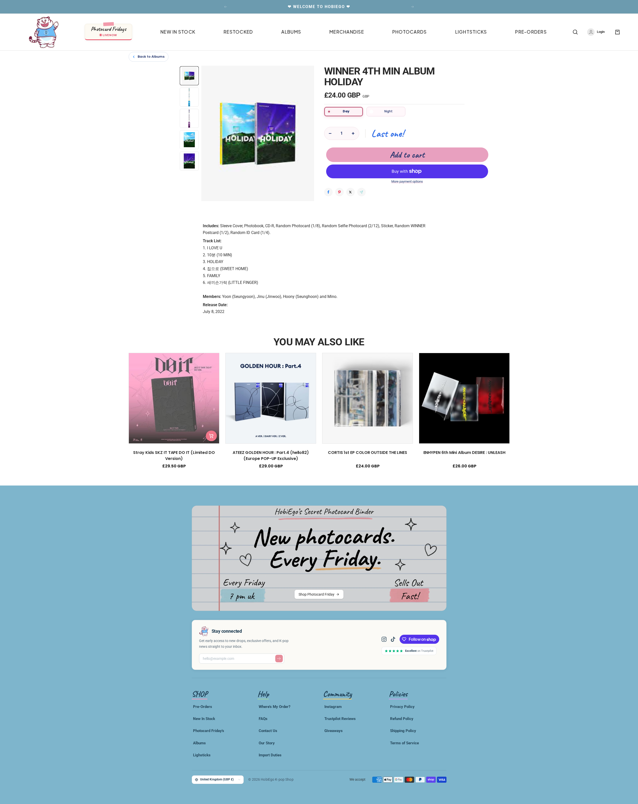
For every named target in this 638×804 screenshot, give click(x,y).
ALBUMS (291, 32)
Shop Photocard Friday (316, 594)
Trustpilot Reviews (340, 718)
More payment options (407, 181)
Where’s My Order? (274, 706)
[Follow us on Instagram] (386, 639)
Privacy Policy (402, 706)
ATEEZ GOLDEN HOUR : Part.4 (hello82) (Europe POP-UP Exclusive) (270, 455)
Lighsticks (202, 755)
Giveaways (333, 731)
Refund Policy (401, 718)
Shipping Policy (403, 731)
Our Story (267, 743)
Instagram (333, 706)
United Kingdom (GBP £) (217, 779)
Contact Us (268, 731)
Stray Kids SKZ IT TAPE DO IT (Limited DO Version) (174, 455)
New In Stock (204, 718)
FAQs (263, 718)
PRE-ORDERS (531, 32)
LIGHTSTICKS (471, 32)
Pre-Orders (202, 706)
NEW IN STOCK (177, 32)
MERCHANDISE (346, 32)
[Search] (575, 32)
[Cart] (617, 32)
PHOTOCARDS (409, 32)
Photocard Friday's (208, 731)
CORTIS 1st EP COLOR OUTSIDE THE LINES (367, 452)
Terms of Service (404, 743)
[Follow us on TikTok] (393, 639)
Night (388, 111)
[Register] (279, 658)
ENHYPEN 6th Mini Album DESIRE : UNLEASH (464, 452)
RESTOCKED (238, 32)
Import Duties (270, 755)
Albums (199, 743)
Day (346, 111)
